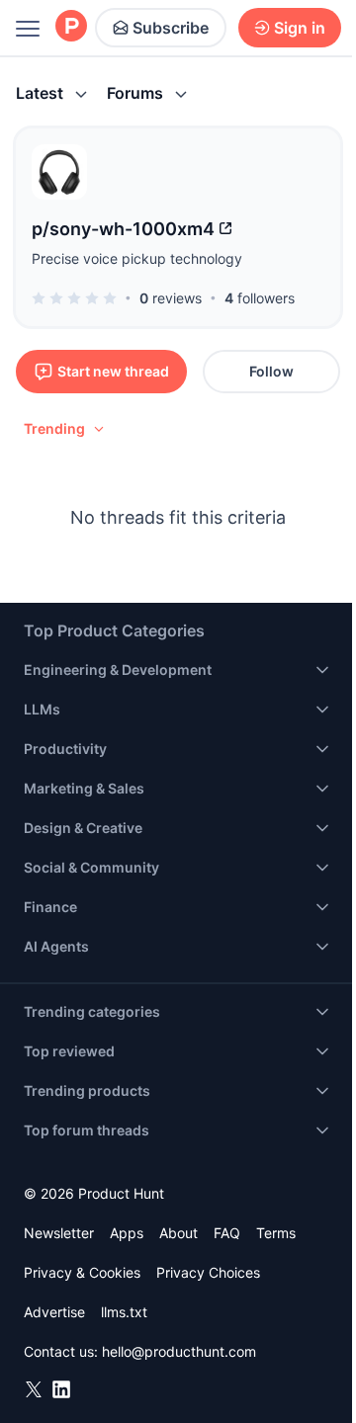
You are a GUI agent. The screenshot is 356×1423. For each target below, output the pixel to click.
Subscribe (171, 28)
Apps (126, 1232)
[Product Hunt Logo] (71, 27)
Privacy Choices (208, 1272)
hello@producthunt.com (179, 1351)
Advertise (54, 1311)
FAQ (227, 1232)
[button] (65, 429)
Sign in (299, 28)
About (178, 1232)
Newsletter (59, 1232)
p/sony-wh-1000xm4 (123, 228)
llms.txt (124, 1311)
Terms (276, 1232)
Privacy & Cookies (82, 1272)
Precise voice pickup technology (137, 258)
